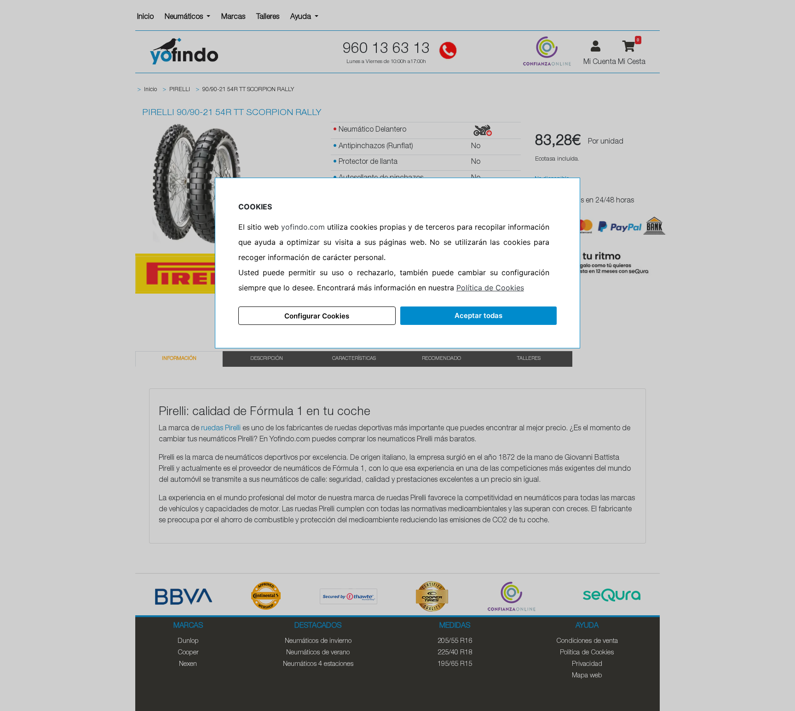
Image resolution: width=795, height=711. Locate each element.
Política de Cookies (490, 287)
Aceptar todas (478, 315)
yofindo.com (303, 226)
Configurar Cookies (316, 316)
